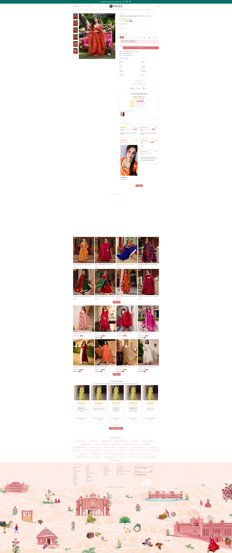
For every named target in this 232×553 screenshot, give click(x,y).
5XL (154, 37)
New (79, 9)
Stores (87, 469)
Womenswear (103, 9)
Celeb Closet (88, 480)
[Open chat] (229, 546)
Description (139, 80)
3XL (145, 37)
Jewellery (137, 9)
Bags (131, 9)
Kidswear (118, 9)
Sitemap (105, 473)
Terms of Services (120, 474)
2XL (140, 37)
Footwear (125, 9)
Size (120, 34)
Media (87, 475)
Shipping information (139, 83)
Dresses (74, 475)
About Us (88, 467)
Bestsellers (94, 9)
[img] (123, 127)
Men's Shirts (75, 477)
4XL (149, 37)
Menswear (111, 9)
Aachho (121, 13)
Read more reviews (116, 428)
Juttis (74, 480)
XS (121, 37)
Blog (87, 478)
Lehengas (75, 473)
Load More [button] (139, 185)
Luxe (152, 9)
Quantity (122, 28)
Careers (87, 471)
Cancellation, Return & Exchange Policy (123, 471)
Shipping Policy (120, 467)
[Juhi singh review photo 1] (129, 160)
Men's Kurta (75, 478)
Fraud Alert (106, 467)
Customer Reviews (90, 473)
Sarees (74, 469)
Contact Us (106, 475)
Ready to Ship (145, 9)
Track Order (106, 469)
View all (116, 302)
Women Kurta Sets (77, 471)
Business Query (89, 477)
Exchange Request (107, 471)
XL (136, 37)
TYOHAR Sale (85, 9)
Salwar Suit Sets (76, 467)
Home (74, 12)
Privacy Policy (120, 469)
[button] (122, 18)
